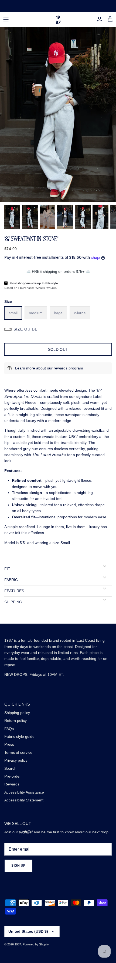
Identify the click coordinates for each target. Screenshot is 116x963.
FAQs (9, 728)
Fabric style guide (19, 736)
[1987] (58, 19)
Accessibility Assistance (24, 792)
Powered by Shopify (36, 944)
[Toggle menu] (6, 19)
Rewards (11, 784)
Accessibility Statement (23, 800)
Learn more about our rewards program (49, 368)
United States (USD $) (28, 931)
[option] (58, 114)
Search (10, 768)
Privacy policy (16, 760)
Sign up (18, 865)
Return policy (15, 720)
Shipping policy (17, 712)
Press (9, 744)
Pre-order (12, 776)
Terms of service (18, 752)
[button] (58, 329)
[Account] (98, 19)
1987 (18, 944)
